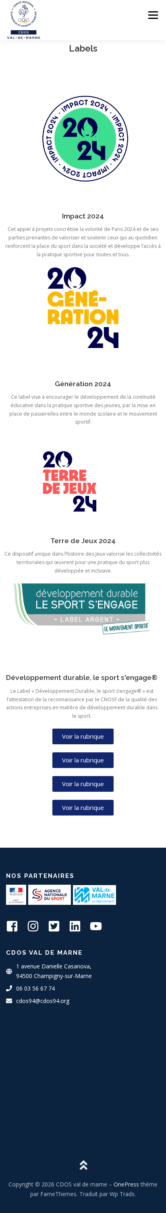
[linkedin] (78, 926)
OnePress (126, 1184)
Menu (152, 15)
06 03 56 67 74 (35, 988)
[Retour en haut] (83, 1165)
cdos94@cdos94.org (42, 1001)
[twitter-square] (57, 926)
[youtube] (99, 926)
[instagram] (36, 926)
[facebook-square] (15, 926)
